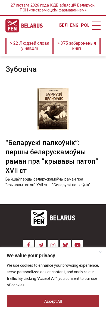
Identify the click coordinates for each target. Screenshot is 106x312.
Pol (85, 25)
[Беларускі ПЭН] (24, 25)
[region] (53, 279)
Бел (63, 25)
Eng (74, 25)
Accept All (53, 301)
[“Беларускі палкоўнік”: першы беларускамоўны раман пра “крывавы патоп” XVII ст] (53, 109)
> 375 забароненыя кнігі (76, 46)
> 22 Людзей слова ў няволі (29, 46)
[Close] (100, 252)
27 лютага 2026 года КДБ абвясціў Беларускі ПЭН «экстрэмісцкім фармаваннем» (53, 8)
